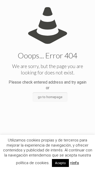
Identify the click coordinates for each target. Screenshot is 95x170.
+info (74, 163)
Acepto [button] (60, 163)
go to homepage (50, 97)
